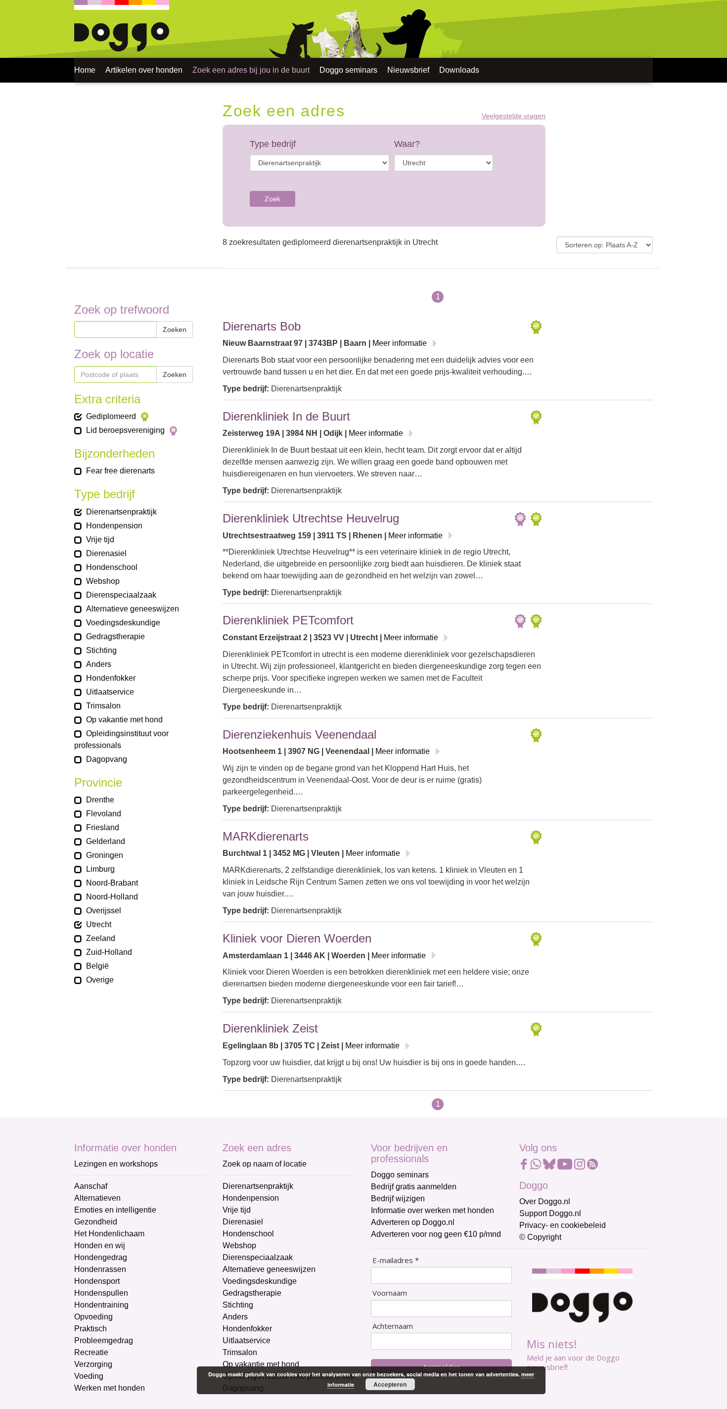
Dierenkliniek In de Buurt (286, 416)
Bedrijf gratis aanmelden (413, 1186)
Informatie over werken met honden (432, 1210)
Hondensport (97, 1281)
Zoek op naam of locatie (265, 1164)
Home (84, 70)
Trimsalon (240, 1352)
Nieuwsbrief (408, 70)
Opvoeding (93, 1317)
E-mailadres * (395, 1260)
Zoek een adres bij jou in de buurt (251, 70)
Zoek (272, 199)
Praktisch (90, 1328)
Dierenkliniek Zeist (270, 1028)
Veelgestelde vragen (513, 116)
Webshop (239, 1245)
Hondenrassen (100, 1269)
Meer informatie (399, 343)
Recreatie (91, 1352)
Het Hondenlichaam (109, 1233)
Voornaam (389, 1293)
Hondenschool (248, 1233)
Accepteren (390, 1384)
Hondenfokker (247, 1328)
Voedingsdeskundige (260, 1281)
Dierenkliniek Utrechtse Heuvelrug (311, 518)
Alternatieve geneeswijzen (269, 1269)
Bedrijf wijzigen (398, 1198)
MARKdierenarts (266, 836)
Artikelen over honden (143, 70)
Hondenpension (251, 1198)
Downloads (459, 70)
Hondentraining (101, 1305)
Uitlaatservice (247, 1340)
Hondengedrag (100, 1257)
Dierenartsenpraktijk (258, 1186)
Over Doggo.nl (544, 1201)
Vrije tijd (237, 1210)
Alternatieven (97, 1198)
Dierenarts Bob (262, 326)
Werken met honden (109, 1388)
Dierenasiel (243, 1222)
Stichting (238, 1305)
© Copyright (540, 1237)
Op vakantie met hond (261, 1364)
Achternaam (392, 1326)
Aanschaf (90, 1186)
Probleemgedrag (103, 1340)
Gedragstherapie (252, 1293)
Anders (235, 1317)
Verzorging (93, 1364)
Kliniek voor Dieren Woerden (297, 938)
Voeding (88, 1376)
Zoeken (174, 329)
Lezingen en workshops (116, 1164)
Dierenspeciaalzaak (258, 1257)
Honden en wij (99, 1245)
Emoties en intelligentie (115, 1210)
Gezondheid (95, 1222)
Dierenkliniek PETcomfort (288, 620)
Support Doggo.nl (550, 1213)
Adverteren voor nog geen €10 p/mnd (436, 1234)
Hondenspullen (101, 1293)
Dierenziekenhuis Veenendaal (299, 734)
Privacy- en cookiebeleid (562, 1225)
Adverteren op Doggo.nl (412, 1222)
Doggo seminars (348, 70)
